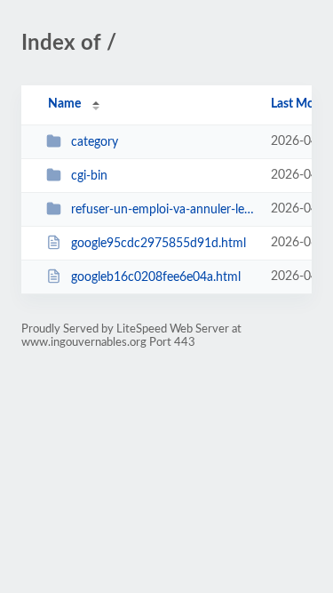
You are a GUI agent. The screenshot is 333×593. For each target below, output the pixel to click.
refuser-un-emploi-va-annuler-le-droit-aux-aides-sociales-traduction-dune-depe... (162, 210)
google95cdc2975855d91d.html (158, 243)
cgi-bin (89, 176)
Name (64, 104)
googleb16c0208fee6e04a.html (156, 277)
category (94, 142)
